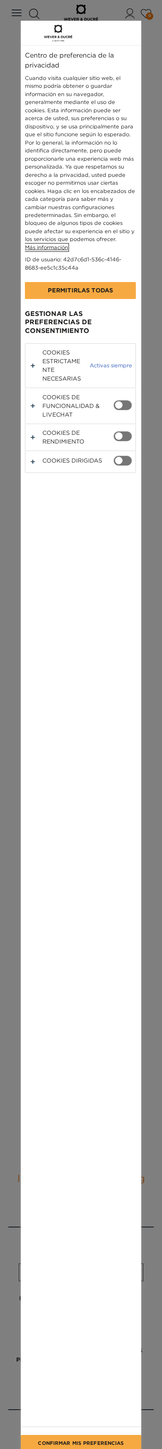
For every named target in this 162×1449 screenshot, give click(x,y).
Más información (46, 247)
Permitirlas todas (80, 290)
